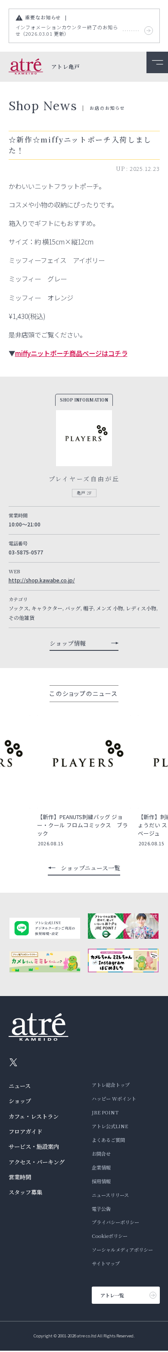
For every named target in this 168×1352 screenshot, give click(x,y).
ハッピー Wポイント (114, 1098)
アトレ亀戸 (65, 67)
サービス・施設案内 (34, 1146)
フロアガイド (25, 1131)
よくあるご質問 (108, 1139)
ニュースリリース (110, 1194)
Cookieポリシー (110, 1235)
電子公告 (101, 1208)
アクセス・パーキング (37, 1162)
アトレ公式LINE (110, 1126)
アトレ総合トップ (111, 1084)
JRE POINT (105, 1112)
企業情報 (101, 1167)
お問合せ (101, 1153)
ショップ (20, 1101)
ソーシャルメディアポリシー (122, 1249)
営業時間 (20, 1177)
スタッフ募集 (25, 1192)
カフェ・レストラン (34, 1116)
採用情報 (101, 1181)
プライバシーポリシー (115, 1222)
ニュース (20, 1086)
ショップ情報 (68, 643)
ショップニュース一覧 (90, 867)
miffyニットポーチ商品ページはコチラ (71, 353)
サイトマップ (106, 1263)
